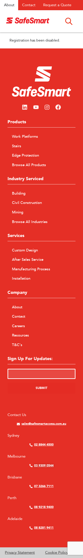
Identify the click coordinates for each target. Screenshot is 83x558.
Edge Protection (25, 155)
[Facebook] (58, 107)
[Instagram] (47, 107)
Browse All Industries (30, 222)
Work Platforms (25, 137)
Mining (17, 212)
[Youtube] (35, 107)
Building (18, 193)
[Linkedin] (24, 107)
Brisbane (15, 477)
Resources (20, 335)
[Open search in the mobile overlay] (69, 21)
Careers (18, 326)
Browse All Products (29, 165)
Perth (12, 498)
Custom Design (25, 250)
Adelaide (15, 518)
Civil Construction (27, 203)
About (9, 5)
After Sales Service (27, 260)
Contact (28, 5)
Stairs (16, 146)
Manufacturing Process (31, 269)
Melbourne (16, 456)
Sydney (13, 435)
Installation (21, 278)
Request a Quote (57, 5)
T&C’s (17, 345)
